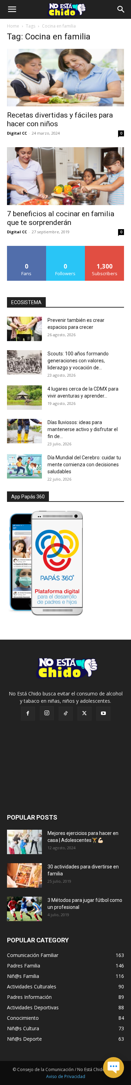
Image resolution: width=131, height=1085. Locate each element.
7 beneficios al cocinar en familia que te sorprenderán (60, 218)
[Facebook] (28, 714)
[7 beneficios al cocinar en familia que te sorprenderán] (65, 176)
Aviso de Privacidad (65, 1076)
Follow (65, 248)
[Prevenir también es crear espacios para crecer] (24, 329)
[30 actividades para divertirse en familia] (24, 875)
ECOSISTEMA (26, 302)
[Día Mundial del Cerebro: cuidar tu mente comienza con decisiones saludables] (24, 466)
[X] (85, 714)
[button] (12, 9)
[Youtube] (103, 714)
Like (27, 248)
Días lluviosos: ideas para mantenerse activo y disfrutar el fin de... (83, 429)
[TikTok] (66, 714)
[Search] (121, 9)
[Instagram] (47, 713)
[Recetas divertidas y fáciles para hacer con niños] (65, 77)
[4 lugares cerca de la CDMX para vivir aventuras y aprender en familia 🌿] (24, 397)
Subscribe (105, 248)
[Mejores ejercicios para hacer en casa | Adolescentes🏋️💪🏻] (24, 842)
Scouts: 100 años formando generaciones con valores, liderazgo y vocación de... (78, 360)
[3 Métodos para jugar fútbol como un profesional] (24, 909)
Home (13, 26)
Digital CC (17, 133)
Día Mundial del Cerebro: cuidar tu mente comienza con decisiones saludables (84, 464)
